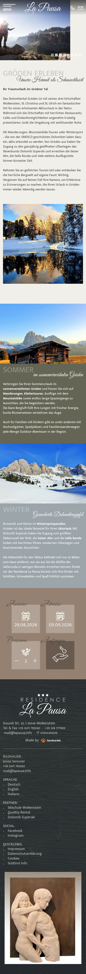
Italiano (13, 794)
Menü (7, 9)
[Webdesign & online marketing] (50, 740)
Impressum (16, 849)
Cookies (13, 859)
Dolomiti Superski (21, 817)
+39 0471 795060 (14, 766)
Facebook (15, 831)
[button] (52, 55)
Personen (17, 639)
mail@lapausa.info (18, 733)
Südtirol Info (17, 863)
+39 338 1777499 (55, 728)
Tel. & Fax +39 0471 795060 (21, 728)
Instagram (16, 836)
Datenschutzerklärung (25, 854)
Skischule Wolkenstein (24, 808)
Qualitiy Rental (19, 812)
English (13, 789)
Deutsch (14, 785)
